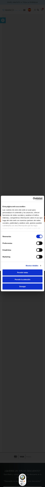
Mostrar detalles (32, 266)
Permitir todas (22, 272)
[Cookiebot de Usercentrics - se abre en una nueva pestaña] (32, 198)
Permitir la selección (22, 279)
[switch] (39, 243)
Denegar (22, 286)
